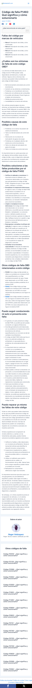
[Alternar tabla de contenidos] (26, 30)
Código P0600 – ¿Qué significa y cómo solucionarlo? (15, 654)
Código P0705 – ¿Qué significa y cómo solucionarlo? (15, 639)
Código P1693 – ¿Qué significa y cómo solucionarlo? (15, 593)
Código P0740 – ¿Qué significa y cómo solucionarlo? (15, 631)
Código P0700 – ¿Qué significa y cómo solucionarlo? (15, 647)
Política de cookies (18, 680)
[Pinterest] (10, 24)
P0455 (7, 296)
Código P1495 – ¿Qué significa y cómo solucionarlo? (15, 600)
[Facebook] (3, 24)
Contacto (12, 682)
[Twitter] (6, 24)
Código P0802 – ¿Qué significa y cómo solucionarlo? (15, 616)
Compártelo (8, 686)
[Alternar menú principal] (28, 3)
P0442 (7, 286)
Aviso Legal (28, 680)
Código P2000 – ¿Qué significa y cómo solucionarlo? (15, 585)
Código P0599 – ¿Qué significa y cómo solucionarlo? (15, 662)
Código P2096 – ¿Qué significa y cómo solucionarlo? (15, 570)
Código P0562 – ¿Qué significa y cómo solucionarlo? (15, 670)
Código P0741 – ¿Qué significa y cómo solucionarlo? (15, 623)
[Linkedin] (14, 24)
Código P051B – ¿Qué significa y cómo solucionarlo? (15, 554)
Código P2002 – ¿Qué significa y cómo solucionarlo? (15, 577)
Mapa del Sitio (20, 682)
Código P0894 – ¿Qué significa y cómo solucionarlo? (15, 608)
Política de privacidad (6, 680)
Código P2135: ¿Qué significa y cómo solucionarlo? (15, 562)
